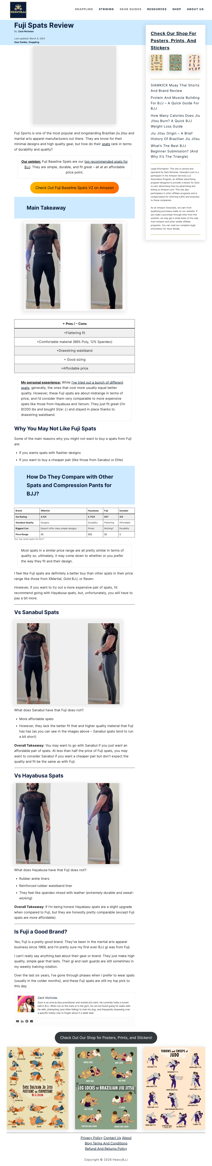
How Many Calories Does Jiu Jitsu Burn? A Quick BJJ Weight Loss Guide (175, 121)
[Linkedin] (22, 1021)
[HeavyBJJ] (18, 10)
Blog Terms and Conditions (106, 1143)
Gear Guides (20, 42)
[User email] (31, 1021)
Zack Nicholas (26, 31)
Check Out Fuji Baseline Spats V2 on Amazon (74, 187)
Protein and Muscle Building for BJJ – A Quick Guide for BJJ (175, 103)
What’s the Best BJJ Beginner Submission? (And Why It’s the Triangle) (174, 151)
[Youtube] (17, 1021)
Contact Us (112, 1138)
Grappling (34, 42)
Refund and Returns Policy (106, 1149)
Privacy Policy (92, 1138)
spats (106, 144)
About (127, 1138)
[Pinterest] (26, 1021)
